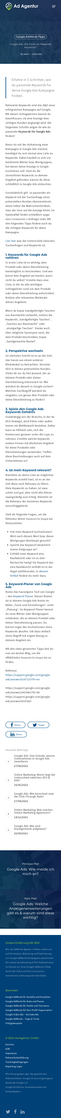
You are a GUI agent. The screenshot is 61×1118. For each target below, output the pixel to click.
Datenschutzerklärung (16, 1057)
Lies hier (10, 241)
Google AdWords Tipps (30, 36)
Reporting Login (13, 1066)
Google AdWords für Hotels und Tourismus (27, 1005)
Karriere (9, 1044)
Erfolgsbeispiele (13, 1023)
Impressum (11, 1053)
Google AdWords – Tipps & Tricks (22, 1018)
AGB (7, 1048)
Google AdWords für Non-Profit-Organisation (28, 1010)
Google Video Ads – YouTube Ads (22, 1014)
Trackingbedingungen (16, 1061)
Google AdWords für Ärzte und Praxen (24, 1001)
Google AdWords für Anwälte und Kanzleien (27, 996)
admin (27, 54)
